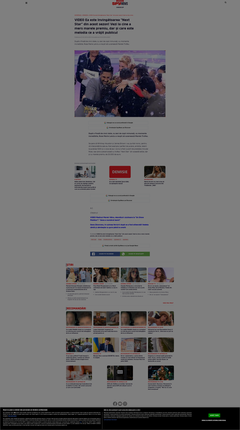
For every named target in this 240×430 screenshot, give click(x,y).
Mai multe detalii (12, 416)
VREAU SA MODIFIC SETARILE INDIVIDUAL (214, 420)
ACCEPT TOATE (214, 415)
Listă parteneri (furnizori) (110, 420)
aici (80, 422)
